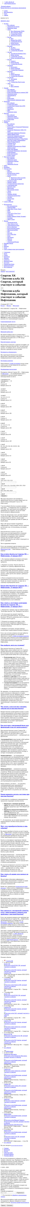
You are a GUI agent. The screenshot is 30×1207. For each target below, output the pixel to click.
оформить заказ (5, 21)
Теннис (6, 122)
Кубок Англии (15, 55)
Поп (8, 231)
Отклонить (9, 1205)
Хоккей (6, 88)
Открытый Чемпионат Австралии (17, 150)
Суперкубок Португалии (18, 82)
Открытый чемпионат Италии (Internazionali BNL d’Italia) (16, 136)
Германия (10, 65)
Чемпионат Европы (16, 35)
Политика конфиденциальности (20, 1202)
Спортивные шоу (12, 185)
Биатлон (6, 113)
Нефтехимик (9, 1051)
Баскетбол (7, 101)
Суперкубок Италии (16, 64)
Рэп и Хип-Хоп (11, 234)
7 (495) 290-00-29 (9, 2)
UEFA (9, 29)
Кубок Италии (15, 62)
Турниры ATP (11, 145)
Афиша (6, 15)
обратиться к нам (5, 549)
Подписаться (20, 1192)
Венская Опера (8, 261)
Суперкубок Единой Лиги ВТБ (16, 106)
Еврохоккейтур (11, 95)
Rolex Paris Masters (12, 149)
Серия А (13, 61)
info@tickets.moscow (10, 3)
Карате (9, 192)
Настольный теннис (13, 189)
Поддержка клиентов (7, 360)
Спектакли (7, 252)
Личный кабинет (6, 6)
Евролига (10, 107)
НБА (8, 110)
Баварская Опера (9, 265)
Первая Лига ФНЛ (16, 40)
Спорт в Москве (8, 201)
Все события (10, 25)
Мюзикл (6, 246)
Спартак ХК (9, 961)
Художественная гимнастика (15, 183)
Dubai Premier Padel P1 (13, 142)
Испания (9, 46)
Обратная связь (8, 1152)
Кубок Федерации (12, 153)
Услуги (6, 1151)
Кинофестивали (8, 243)
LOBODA (10, 215)
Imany (9, 212)
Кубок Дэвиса (11, 155)
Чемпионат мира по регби (18, 177)
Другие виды (8, 168)
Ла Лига (13, 47)
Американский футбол (13, 195)
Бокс (8, 170)
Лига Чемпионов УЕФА (17, 31)
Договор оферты (8, 1155)
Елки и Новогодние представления (14, 249)
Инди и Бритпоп (12, 227)
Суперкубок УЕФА (16, 34)
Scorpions (10, 218)
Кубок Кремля (11, 152)
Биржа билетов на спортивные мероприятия (13, 8)
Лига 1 (12, 73)
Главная (6, 1148)
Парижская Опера (9, 264)
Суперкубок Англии (16, 56)
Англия (9, 52)
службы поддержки (14, 363)
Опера (6, 255)
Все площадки (8, 267)
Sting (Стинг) (11, 219)
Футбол (6, 23)
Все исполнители (12, 206)
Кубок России (15, 43)
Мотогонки (10, 188)
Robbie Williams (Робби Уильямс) (16, 216)
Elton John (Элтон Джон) (14, 209)
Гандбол (9, 197)
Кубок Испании (15, 49)
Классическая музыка (13, 228)
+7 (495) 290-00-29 (18, 933)
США (9, 83)
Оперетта (6, 259)
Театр (5, 13)
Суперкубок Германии (17, 70)
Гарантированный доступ (8, 321)
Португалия (10, 80)
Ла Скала (6, 262)
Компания (7, 1149)
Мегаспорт (16, 305)
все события (7, 1047)
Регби (9, 176)
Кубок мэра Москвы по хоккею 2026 (17, 92)
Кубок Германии (15, 68)
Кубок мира (10, 98)
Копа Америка (15, 86)
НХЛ (8, 97)
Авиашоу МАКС (12, 194)
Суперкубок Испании (17, 50)
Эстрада (9, 240)
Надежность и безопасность (8, 352)
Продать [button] (3, 270)
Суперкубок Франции (17, 76)
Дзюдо (9, 191)
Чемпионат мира (12, 28)
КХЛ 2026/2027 (11, 91)
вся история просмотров (16, 1145)
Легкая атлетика (12, 174)
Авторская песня (12, 222)
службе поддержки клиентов (20, 636)
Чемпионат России (12, 164)
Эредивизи (14, 79)
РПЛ (12, 38)
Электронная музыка (13, 225)
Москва (9, 305)
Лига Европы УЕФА (16, 32)
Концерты (7, 256)
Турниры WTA (11, 143)
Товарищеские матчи (13, 26)
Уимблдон (10, 125)
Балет (5, 253)
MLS (12, 85)
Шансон (9, 239)
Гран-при (10, 162)
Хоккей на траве (12, 180)
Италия (9, 59)
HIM (8, 210)
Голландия (10, 77)
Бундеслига (14, 67)
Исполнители (8, 204)
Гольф (9, 200)
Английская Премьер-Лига (18, 53)
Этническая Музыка (13, 242)
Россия (9, 37)
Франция (9, 71)
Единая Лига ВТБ (12, 104)
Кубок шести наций (16, 179)
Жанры (6, 221)
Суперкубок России (16, 41)
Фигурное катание (9, 156)
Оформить (4, 495)
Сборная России (15, 44)
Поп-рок (9, 233)
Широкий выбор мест (7, 331)
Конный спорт (11, 186)
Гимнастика (10, 198)
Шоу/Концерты (8, 12)
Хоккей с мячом (11, 182)
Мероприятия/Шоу (12, 230)
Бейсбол (9, 171)
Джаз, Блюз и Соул (12, 224)
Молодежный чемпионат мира (16, 100)
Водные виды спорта (13, 173)
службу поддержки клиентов (12, 922)
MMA (5, 165)
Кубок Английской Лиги (18, 58)
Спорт (6, 10)
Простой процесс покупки (8, 342)
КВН (5, 245)
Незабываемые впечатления (9, 369)
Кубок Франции (15, 74)
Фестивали (10, 237)
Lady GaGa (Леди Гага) (13, 213)
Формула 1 (7, 121)
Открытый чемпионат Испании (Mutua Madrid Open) (16, 133)
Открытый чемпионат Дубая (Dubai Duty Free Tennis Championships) (17, 139)
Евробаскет (10, 109)
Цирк (5, 248)
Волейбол (7, 167)
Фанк (8, 236)
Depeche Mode (11, 207)
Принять (3, 1205)
